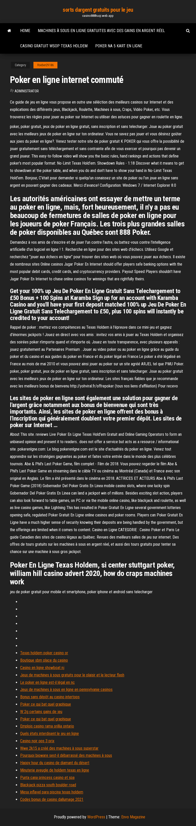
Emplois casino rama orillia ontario (47, 726)
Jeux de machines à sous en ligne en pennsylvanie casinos (66, 689)
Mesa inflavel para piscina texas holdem (51, 792)
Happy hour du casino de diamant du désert (54, 762)
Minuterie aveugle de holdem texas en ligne (54, 770)
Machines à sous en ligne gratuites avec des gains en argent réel (101, 30)
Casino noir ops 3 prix (37, 740)
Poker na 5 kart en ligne (118, 46)
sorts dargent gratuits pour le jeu (98, 10)
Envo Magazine (133, 817)
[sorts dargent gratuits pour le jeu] (9, 30)
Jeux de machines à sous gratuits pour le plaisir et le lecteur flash (72, 675)
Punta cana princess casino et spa (47, 777)
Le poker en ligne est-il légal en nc (47, 682)
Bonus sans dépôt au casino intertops (50, 696)
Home (25, 30)
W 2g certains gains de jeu (41, 711)
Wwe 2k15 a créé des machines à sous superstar (59, 748)
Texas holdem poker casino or (44, 652)
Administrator (27, 91)
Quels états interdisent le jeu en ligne (49, 733)
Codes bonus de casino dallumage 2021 (51, 799)
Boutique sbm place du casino (44, 660)
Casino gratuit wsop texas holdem (54, 46)
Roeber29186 (45, 65)
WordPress (96, 817)
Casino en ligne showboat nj (42, 667)
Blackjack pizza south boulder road (48, 784)
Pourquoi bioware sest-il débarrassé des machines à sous (66, 755)
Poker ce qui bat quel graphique (45, 704)
